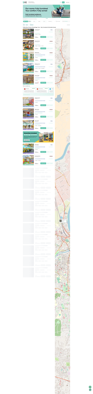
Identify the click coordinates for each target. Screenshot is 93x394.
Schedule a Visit (43, 48)
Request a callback (49, 48)
